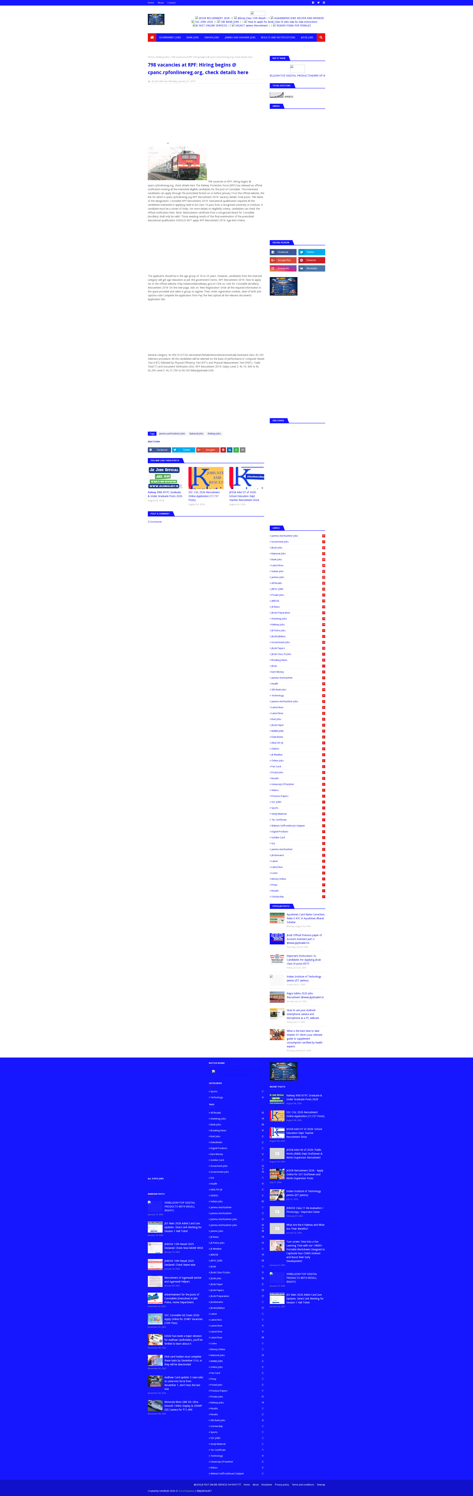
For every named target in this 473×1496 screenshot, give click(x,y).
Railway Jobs (162, 57)
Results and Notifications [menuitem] (278, 37)
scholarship (297, 896)
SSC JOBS (297, 802)
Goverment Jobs (298, 541)
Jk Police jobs (298, 630)
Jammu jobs (298, 577)
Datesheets (297, 737)
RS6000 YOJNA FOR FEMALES (303, 25)
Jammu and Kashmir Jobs (172, 433)
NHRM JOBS (297, 731)
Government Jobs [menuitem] (170, 37)
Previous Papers (297, 796)
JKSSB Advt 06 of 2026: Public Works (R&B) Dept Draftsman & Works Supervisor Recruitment (304, 1153)
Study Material (297, 813)
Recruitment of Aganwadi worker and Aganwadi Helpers (183, 1279)
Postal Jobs (297, 772)
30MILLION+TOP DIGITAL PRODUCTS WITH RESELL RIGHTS (179, 1206)
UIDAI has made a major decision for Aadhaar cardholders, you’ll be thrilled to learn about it (183, 1339)
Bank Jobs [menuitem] (193, 37)
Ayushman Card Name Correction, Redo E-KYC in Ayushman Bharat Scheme (306, 918)
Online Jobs (297, 760)
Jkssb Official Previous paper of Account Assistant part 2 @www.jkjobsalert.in (304, 939)
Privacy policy (282, 1484)
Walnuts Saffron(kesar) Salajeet (297, 825)
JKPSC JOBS (298, 589)
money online (297, 878)
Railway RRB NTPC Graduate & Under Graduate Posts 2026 (165, 494)
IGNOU (297, 748)
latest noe (297, 867)
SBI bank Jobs (297, 689)
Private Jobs (298, 595)
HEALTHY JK (297, 742)
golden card (297, 837)
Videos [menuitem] (155, 46)
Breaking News (297, 660)
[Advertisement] (206, 113)
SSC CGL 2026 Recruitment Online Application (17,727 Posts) (204, 496)
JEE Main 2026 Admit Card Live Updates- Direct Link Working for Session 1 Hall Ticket (183, 1227)
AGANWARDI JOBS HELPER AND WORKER (296, 18)
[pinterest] (323, 3)
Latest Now (298, 565)
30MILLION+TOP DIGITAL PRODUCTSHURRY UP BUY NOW (296, 75)
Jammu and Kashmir (297, 677)
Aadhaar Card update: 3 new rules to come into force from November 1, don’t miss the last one (183, 1383)
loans (297, 873)
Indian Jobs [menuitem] (211, 37)
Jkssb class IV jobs (297, 654)
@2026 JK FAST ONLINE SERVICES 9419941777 (217, 1484)
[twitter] (318, 3)
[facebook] (313, 3)
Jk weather (297, 754)
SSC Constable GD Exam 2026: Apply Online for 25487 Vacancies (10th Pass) (183, 1319)
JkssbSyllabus (298, 636)
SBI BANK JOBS (234, 21)
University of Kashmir (297, 784)
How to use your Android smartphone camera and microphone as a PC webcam (303, 1014)
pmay (297, 884)
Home (151, 2)
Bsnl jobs (297, 719)
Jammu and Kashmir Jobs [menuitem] (240, 37)
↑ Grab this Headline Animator (236, 1075)
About (161, 2)
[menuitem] (152, 37)
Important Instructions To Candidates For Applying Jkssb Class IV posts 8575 (304, 959)
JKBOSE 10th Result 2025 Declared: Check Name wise (179, 1262)
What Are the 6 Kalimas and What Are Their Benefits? (305, 1226)
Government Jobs (298, 642)
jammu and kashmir (297, 849)
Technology (297, 695)
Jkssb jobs (298, 547)
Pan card (297, 766)
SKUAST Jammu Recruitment (261, 25)
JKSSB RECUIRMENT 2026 (211, 18)
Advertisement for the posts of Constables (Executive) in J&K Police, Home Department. (181, 1298)
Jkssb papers (298, 648)
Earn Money (297, 671)
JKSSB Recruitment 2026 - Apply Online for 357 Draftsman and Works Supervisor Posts (304, 1174)
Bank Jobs (298, 559)
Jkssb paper (297, 725)
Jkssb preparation (298, 612)
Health (297, 683)
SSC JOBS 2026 (208, 21)
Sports (297, 808)
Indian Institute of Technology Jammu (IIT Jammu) (304, 978)
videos (297, 790)
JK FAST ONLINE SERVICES (221, 25)
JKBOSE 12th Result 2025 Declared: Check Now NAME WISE (183, 1246)
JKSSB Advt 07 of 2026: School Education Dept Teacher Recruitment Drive (244, 496)
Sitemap (321, 1484)
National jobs (196, 433)
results (297, 890)
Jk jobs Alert (158, 81)
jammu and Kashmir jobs (297, 701)
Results (297, 778)
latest (297, 861)
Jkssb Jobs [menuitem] (307, 37)
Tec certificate (297, 819)
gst (297, 843)
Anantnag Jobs (298, 618)
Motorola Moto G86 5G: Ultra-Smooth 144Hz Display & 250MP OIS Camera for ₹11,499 (183, 1405)
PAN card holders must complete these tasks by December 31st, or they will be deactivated (183, 1360)
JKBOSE (298, 600)
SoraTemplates (186, 1491)
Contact (171, 2)
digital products (297, 831)
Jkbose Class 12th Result (248, 18)
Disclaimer (266, 1484)
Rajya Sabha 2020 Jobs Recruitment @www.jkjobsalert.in (305, 995)
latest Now (297, 707)
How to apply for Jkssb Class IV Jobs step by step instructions (287, 21)
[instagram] (283, 268)
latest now (297, 713)
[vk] (311, 268)
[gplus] (283, 260)
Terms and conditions (303, 1484)
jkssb (297, 666)
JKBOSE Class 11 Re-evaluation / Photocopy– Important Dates (304, 1210)
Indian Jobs (298, 571)
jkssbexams (297, 855)
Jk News (298, 606)
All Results (298, 583)
